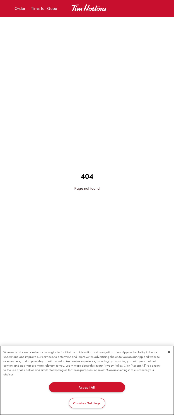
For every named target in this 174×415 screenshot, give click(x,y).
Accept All (87, 387)
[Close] (169, 352)
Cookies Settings (87, 403)
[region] (87, 380)
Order (20, 8)
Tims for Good (44, 8)
